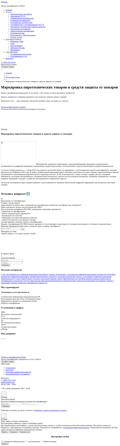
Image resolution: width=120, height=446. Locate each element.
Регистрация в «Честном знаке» (23, 35)
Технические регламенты (20, 29)
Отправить (5, 406)
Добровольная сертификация (22, 18)
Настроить (13, 432)
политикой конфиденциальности (76, 428)
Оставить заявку (8, 67)
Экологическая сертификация (22, 31)
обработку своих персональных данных (51, 410)
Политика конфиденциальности (18, 372)
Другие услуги (16, 37)
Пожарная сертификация (20, 20)
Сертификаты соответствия (21, 23)
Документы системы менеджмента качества (27, 27)
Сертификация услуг (18, 56)
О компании (10, 368)
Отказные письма (17, 33)
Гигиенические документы (21, 14)
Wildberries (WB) (16, 42)
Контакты (9, 58)
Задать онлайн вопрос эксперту (13, 107)
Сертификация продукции (21, 54)
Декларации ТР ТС (18, 16)
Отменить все (25, 432)
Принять (5, 432)
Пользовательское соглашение (18, 374)
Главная (9, 10)
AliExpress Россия (17, 48)
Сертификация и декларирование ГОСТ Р (27, 25)
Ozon (12, 44)
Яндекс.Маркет (16, 46)
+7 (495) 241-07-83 (8, 62)
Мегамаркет (15, 50)
